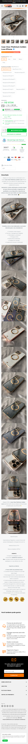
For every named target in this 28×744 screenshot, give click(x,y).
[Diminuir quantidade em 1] (5, 131)
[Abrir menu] (2, 6)
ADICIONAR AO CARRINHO (14, 134)
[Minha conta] (20, 6)
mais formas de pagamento (11, 106)
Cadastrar (14, 675)
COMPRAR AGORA (17, 130)
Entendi (5, 740)
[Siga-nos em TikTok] (13, 706)
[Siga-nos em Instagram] (5, 706)
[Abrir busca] (17, 6)
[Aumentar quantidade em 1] (5, 129)
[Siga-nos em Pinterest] (7, 706)
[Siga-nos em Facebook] (2, 706)
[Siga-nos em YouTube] (10, 706)
